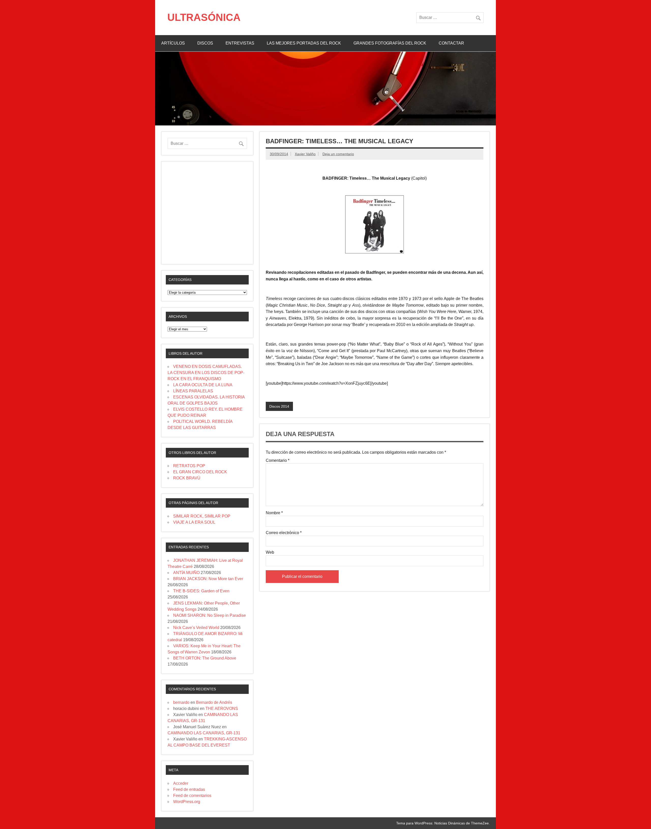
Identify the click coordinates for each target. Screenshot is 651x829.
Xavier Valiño (305, 154)
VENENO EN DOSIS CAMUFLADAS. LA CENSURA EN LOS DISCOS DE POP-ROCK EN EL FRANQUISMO (206, 372)
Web (270, 552)
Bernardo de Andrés (214, 702)
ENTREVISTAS (240, 43)
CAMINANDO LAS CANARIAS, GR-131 (204, 733)
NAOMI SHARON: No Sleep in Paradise (209, 615)
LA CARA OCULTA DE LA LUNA (202, 385)
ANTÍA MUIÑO (186, 572)
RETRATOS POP (189, 466)
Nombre (274, 513)
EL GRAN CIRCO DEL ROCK (200, 472)
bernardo (181, 702)
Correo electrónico (284, 533)
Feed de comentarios (192, 795)
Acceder (180, 783)
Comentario (277, 461)
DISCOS (205, 43)
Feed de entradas (189, 789)
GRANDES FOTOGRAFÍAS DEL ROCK (389, 43)
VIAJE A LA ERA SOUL (194, 522)
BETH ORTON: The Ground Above (204, 658)
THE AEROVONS (221, 708)
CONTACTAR (451, 43)
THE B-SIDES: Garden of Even (201, 591)
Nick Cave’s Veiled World (196, 627)
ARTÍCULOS (173, 43)
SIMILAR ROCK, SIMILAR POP (201, 516)
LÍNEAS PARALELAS (193, 391)
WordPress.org (186, 801)
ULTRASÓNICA (204, 17)
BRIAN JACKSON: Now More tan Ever (208, 579)
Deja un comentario (338, 154)
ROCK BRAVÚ (186, 478)
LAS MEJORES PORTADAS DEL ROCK (304, 43)
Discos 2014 (279, 406)
